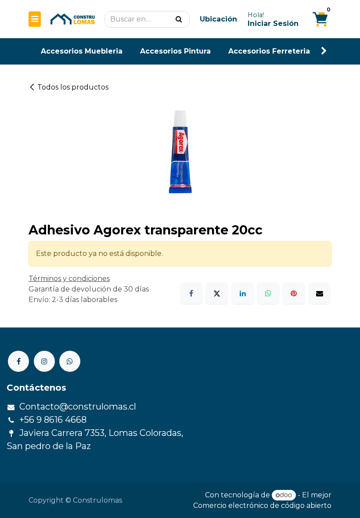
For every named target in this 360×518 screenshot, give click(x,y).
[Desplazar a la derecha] (324, 51)
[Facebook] (191, 293)
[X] (216, 293)
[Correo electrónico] (319, 293)
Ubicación (218, 19)
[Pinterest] (293, 293)
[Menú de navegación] (35, 19)
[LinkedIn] (242, 293)
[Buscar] (179, 19)
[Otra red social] (69, 361)
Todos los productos (72, 87)
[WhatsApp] (268, 293)
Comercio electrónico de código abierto (262, 505)
